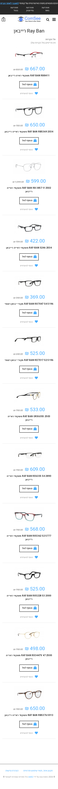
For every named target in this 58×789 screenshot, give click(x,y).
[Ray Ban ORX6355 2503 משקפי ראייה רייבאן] (29, 395)
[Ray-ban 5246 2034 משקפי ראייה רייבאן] (29, 226)
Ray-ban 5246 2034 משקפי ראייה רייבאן (29, 247)
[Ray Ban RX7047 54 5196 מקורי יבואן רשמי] (29, 283)
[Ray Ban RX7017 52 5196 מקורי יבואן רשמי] (29, 339)
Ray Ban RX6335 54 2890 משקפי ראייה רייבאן (29, 477)
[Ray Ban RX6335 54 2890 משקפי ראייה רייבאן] (29, 455)
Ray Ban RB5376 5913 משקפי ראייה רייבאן (29, 715)
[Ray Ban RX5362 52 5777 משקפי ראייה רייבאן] (29, 515)
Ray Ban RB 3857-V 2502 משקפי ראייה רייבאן (29, 189)
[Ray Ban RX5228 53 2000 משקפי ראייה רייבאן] (29, 574)
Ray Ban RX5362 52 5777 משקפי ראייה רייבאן (29, 537)
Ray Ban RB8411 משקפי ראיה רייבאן (29, 75)
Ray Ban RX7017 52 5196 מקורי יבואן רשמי (29, 360)
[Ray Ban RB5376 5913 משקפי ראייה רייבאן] (29, 694)
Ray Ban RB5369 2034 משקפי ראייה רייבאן (29, 131)
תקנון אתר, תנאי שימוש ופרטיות (38, 770)
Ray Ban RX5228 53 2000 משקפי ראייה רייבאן (29, 597)
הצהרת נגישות (12, 770)
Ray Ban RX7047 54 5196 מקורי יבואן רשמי (29, 304)
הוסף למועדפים (26, 93)
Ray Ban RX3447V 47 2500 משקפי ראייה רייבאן (29, 657)
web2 (31, 776)
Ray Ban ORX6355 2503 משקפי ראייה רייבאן (29, 418)
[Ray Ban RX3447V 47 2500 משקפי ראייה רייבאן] (29, 634)
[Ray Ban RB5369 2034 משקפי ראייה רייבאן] (29, 110)
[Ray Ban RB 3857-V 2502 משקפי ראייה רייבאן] (29, 167)
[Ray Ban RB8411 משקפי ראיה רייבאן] (29, 54)
